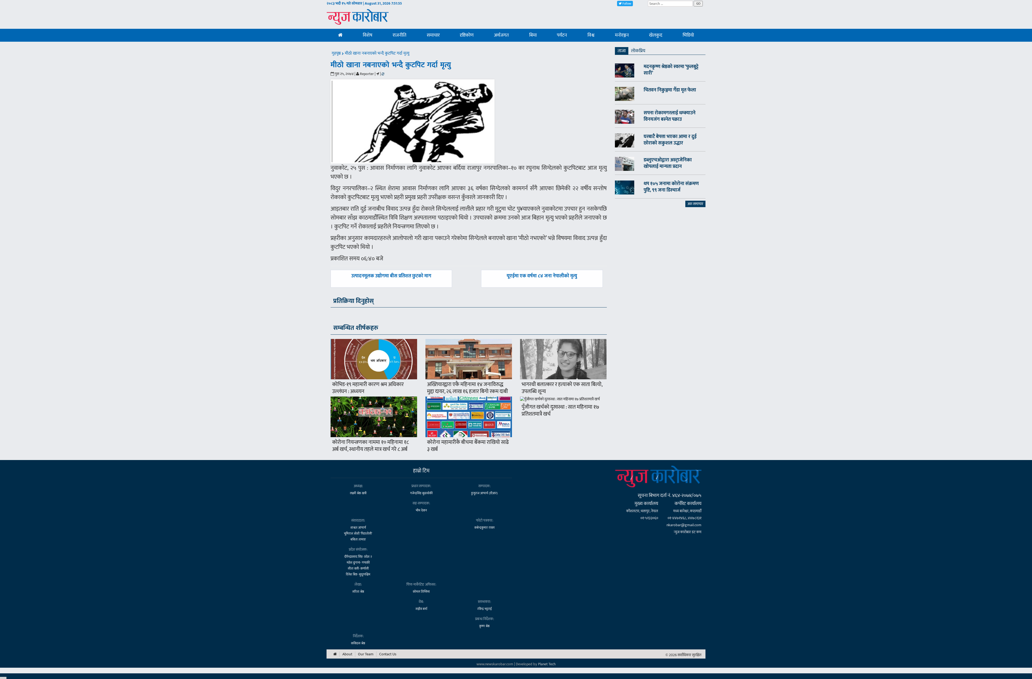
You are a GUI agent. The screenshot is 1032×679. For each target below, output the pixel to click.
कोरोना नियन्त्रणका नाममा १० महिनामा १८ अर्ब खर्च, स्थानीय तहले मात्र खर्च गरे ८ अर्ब (370, 446)
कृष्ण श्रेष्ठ (484, 626)
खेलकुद (655, 35)
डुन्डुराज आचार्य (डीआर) (484, 493)
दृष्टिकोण (467, 35)
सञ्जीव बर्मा (421, 608)
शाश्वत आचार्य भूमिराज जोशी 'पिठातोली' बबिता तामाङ (358, 533)
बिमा (533, 35)
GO (698, 3)
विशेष (367, 35)
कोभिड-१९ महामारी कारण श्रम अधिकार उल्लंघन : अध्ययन (368, 388)
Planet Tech (547, 664)
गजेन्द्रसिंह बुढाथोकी (421, 493)
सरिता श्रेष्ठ (358, 591)
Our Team (366, 654)
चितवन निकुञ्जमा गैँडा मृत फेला (670, 90)
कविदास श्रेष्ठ (358, 643)
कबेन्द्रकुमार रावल (484, 527)
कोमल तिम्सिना (421, 591)
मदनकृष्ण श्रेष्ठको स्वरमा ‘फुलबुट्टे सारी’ (671, 69)
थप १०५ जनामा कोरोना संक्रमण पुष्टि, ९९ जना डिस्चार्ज (671, 187)
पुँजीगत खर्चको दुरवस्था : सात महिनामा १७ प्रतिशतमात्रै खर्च (560, 410)
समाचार (433, 35)
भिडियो (688, 35)
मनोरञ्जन (622, 35)
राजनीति (399, 35)
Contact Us (387, 654)
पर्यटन (562, 35)
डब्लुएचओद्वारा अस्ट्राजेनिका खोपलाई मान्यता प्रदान (668, 163)
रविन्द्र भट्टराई (484, 608)
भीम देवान (421, 510)
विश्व (590, 35)
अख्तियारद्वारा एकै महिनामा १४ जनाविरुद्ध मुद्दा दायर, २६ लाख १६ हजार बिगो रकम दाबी (467, 388)
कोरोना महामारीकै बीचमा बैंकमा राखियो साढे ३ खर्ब (468, 446)
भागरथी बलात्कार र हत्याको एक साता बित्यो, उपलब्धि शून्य (562, 388)
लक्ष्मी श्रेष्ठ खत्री (358, 493)
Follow (626, 3)
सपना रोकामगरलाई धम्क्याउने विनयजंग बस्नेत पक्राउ (670, 116)
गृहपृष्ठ (337, 53)
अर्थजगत (501, 35)
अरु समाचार (695, 204)
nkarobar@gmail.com (683, 525)
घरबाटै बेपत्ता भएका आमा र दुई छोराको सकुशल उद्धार (670, 139)
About (347, 654)
